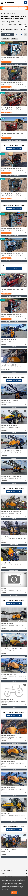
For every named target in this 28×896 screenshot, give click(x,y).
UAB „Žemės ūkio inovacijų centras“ (13, 743)
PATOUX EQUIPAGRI (13, 570)
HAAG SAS (14, 372)
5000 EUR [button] (3, 405)
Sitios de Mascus (7, 870)
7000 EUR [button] (3, 767)
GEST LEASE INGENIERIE (14, 630)
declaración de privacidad (16, 887)
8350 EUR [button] (3, 741)
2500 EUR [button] (3, 542)
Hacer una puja (5, 61)
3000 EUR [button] (3, 344)
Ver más (25, 26)
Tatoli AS (14, 681)
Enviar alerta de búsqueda (14, 148)
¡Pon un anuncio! (25, 2)
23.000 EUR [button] (4, 455)
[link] (14, 48)
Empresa (3, 873)
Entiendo (14, 892)
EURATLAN (13, 346)
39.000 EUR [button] (4, 430)
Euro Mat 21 (13, 857)
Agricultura (6, 13)
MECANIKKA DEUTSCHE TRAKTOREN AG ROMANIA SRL (13, 656)
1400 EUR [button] (3, 592)
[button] (7, 34)
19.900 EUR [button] (4, 704)
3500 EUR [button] (3, 567)
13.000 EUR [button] (4, 480)
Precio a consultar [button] (5, 369)
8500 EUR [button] (3, 628)
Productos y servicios (6, 876)
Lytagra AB (13, 707)
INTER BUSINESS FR (14, 544)
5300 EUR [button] (3, 854)
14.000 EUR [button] (4, 678)
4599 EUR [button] (3, 653)
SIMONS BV (13, 821)
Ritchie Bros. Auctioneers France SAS (14, 64)
